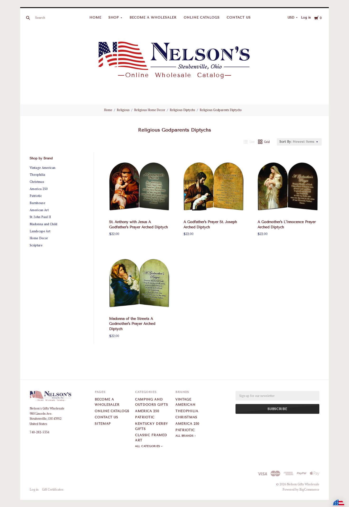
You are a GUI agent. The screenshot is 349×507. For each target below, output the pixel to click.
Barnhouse (37, 203)
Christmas (37, 182)
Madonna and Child (43, 224)
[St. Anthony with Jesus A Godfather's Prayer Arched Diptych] (139, 186)
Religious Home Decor (149, 110)
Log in (306, 17)
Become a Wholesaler (153, 17)
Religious (123, 110)
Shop (113, 17)
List (252, 142)
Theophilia (37, 174)
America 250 (39, 189)
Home (95, 17)
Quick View (139, 208)
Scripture (36, 245)
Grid (267, 142)
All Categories (148, 446)
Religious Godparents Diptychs (221, 110)
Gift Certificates (52, 489)
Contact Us (239, 17)
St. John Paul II (40, 217)
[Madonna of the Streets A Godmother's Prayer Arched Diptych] (139, 283)
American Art (39, 210)
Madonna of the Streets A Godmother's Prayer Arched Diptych (132, 324)
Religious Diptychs (182, 110)
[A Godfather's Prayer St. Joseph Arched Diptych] (214, 186)
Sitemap (103, 423)
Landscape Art (40, 231)
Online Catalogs (202, 17)
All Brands (184, 435)
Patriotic (36, 196)
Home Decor (39, 238)
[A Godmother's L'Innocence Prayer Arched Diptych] (288, 186)
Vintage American (42, 168)
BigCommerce (309, 489)
